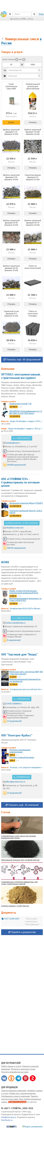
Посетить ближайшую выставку (14, 1072)
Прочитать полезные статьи (23, 1069)
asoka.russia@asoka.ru (15, 623)
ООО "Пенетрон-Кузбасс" (16, 735)
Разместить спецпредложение (22, 1093)
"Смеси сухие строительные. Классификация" (32, 921)
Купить (11, 122)
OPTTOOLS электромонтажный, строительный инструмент (20, 376)
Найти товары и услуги (11, 1066)
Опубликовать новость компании (15, 1096)
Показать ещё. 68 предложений (23, 359)
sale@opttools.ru (13, 443)
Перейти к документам (23, 932)
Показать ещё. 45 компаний (23, 805)
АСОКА (5, 562)
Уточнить (33, 122)
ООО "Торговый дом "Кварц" (19, 654)
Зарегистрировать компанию (13, 1091)
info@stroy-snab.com (14, 528)
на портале (22, 1102)
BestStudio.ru (6, 1120)
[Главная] (3, 14)
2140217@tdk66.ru (14, 704)
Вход (41, 14)
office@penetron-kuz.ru (15, 782)
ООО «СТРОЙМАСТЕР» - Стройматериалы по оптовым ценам (20, 482)
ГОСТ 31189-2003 (11, 919)
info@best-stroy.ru (8, 1117)
